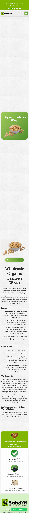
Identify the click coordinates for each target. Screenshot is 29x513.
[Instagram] (14, 8)
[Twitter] (12, 8)
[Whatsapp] (17, 8)
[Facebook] (9, 8)
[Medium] (20, 8)
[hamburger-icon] (26, 13)
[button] (14, 260)
